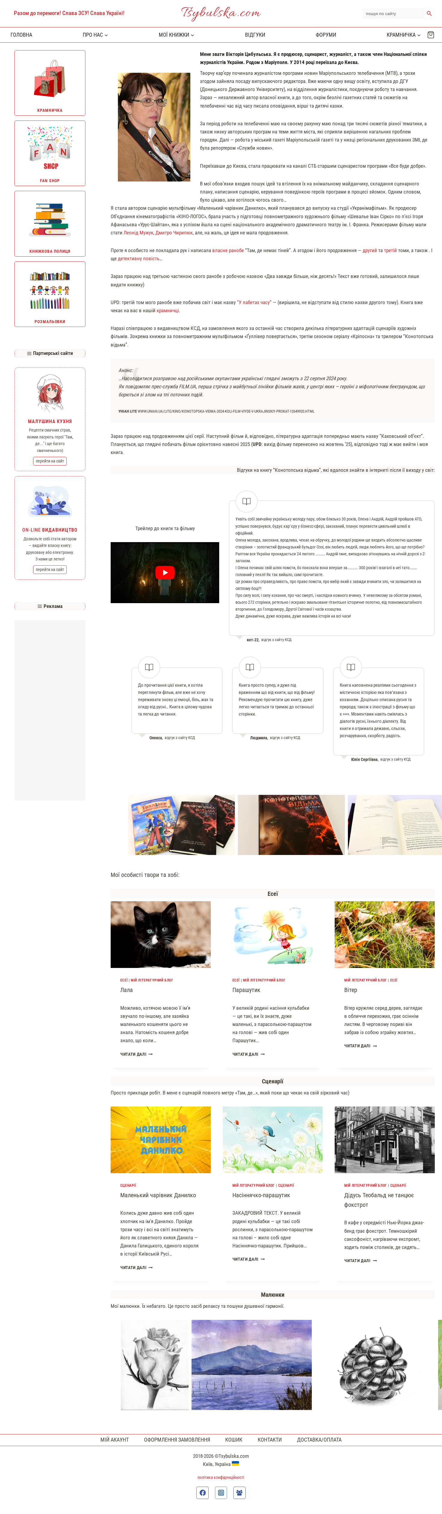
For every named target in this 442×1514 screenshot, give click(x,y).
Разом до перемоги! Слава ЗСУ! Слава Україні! (69, 13)
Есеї (123, 980)
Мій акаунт (114, 1439)
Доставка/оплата (319, 1439)
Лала (126, 990)
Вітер (350, 990)
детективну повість (138, 258)
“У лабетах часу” (254, 302)
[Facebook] (202, 1493)
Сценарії (128, 1185)
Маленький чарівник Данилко (158, 1195)
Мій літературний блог (152, 980)
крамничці (168, 310)
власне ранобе (228, 250)
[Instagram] (221, 1493)
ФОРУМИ (326, 35)
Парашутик (246, 990)
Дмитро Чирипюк (174, 233)
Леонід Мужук (138, 233)
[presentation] (161, 934)
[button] (181, 825)
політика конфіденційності (221, 1477)
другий (370, 250)
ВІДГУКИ (255, 35)
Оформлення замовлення (177, 1439)
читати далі (136, 1054)
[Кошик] (431, 35)
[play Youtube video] (165, 572)
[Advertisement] (49, 710)
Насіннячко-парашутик (261, 1195)
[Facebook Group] (239, 1493)
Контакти (270, 1439)
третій (390, 250)
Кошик (233, 1439)
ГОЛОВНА (21, 35)
